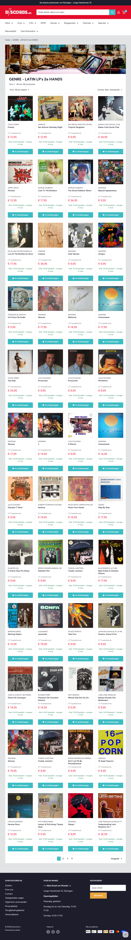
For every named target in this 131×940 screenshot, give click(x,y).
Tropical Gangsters (76, 127)
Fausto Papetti (74, 632)
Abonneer (98, 895)
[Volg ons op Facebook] (48, 932)
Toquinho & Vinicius (17, 315)
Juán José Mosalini (107, 695)
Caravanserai (104, 317)
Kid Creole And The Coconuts (80, 124)
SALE (7, 23)
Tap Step (12, 380)
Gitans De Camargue (17, 698)
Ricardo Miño (44, 695)
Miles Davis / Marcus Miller (80, 505)
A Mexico (72, 444)
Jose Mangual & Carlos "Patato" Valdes (110, 822)
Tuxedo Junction (75, 568)
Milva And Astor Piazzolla (20, 251)
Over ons (9, 889)
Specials (102, 23)
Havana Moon (14, 824)
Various (41, 124)
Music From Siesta (76, 507)
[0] (123, 12)
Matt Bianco (73, 695)
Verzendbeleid (11, 914)
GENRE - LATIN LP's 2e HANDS (25, 40)
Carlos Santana (15, 822)
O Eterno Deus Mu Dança (18, 571)
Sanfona (41, 507)
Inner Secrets (73, 254)
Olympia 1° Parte (15, 507)
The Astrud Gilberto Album (79, 190)
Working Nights (14, 634)
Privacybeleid (11, 906)
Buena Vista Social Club (109, 124)
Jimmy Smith (13, 188)
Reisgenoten (70, 23)
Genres (53, 23)
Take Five (72, 634)
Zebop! (71, 824)
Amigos (101, 254)
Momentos (103, 380)
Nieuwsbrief (10, 31)
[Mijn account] (118, 12)
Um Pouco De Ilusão (16, 317)
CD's (31, 23)
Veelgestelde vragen (14, 898)
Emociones (43, 380)
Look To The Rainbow (47, 190)
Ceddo (101, 505)
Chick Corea (13, 124)
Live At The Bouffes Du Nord (20, 254)
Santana (102, 188)
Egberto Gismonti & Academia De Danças (50, 505)
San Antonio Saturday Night (50, 127)
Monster (11, 190)
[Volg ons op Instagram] (53, 932)
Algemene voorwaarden (16, 902)
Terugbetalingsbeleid (14, 910)
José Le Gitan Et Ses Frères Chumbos (20, 695)
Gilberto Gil (13, 568)
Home (7, 40)
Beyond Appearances (107, 190)
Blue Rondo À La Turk (107, 568)
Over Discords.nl (28, 31)
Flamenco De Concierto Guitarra (48, 699)
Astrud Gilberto (45, 188)
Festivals (87, 23)
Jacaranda (42, 634)
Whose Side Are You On (78, 698)
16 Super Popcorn (105, 761)
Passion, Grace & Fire (107, 634)
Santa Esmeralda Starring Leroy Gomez (80, 758)
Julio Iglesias (44, 378)
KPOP (43, 23)
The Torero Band (45, 822)
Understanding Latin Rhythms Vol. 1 (107, 825)
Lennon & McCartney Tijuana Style (50, 825)
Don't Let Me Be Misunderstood (75, 762)
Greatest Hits (44, 571)
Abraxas (41, 317)
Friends (11, 127)
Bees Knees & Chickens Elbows (108, 572)
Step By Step (104, 507)
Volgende (115, 859)
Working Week (14, 632)
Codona (41, 251)
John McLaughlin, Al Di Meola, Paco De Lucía (110, 632)
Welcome (72, 317)
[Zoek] (112, 12)
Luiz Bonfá (43, 632)
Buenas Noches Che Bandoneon (107, 699)
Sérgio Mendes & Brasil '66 (49, 568)
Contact (9, 894)
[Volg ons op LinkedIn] (58, 932)
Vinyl (19, 23)
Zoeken (8, 885)
